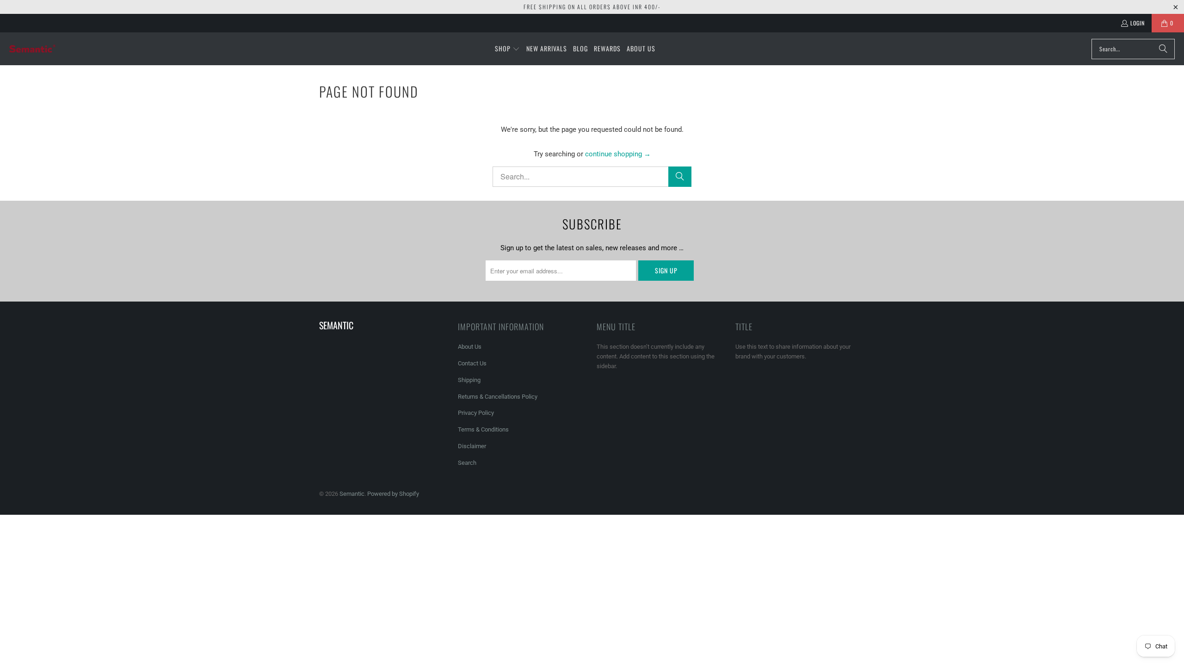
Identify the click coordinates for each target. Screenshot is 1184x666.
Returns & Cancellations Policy (497, 396)
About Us (469, 346)
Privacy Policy (476, 412)
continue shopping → (618, 154)
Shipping (469, 379)
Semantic (351, 493)
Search (467, 462)
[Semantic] (32, 49)
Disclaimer (472, 446)
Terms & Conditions (483, 429)
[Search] (1163, 49)
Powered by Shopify (393, 493)
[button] (507, 49)
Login (1137, 23)
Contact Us (472, 363)
